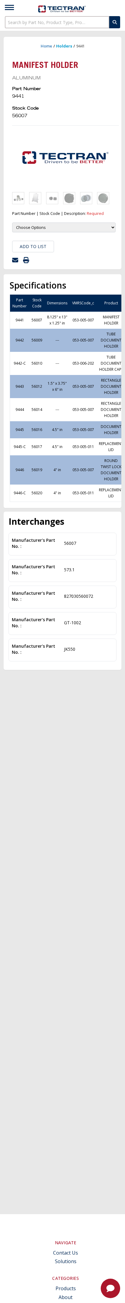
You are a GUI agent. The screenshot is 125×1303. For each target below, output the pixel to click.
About (66, 1297)
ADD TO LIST (33, 246)
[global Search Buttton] (114, 22)
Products (66, 1288)
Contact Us (65, 1253)
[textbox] (57, 22)
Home (46, 46)
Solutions (65, 1261)
